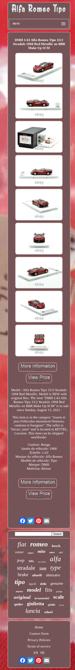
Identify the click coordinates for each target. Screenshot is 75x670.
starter (19, 591)
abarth (37, 575)
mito (41, 551)
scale (58, 597)
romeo (39, 544)
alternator (53, 575)
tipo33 (32, 583)
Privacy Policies (39, 640)
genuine (56, 583)
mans (52, 552)
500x (31, 561)
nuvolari (42, 562)
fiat (22, 544)
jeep (20, 560)
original (22, 597)
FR (42, 653)
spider (18, 604)
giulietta (35, 603)
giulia (51, 604)
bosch (56, 546)
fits (48, 590)
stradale (26, 568)
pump (59, 591)
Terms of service (39, 646)
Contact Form (39, 634)
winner (19, 552)
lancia (32, 610)
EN (36, 653)
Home (39, 627)
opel (61, 552)
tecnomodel (42, 598)
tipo (20, 581)
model (34, 590)
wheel (48, 612)
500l (42, 569)
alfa (55, 559)
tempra (31, 553)
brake (23, 574)
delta (43, 583)
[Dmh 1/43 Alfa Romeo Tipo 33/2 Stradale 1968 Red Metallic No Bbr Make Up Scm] (39, 69)
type (55, 567)
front (61, 604)
